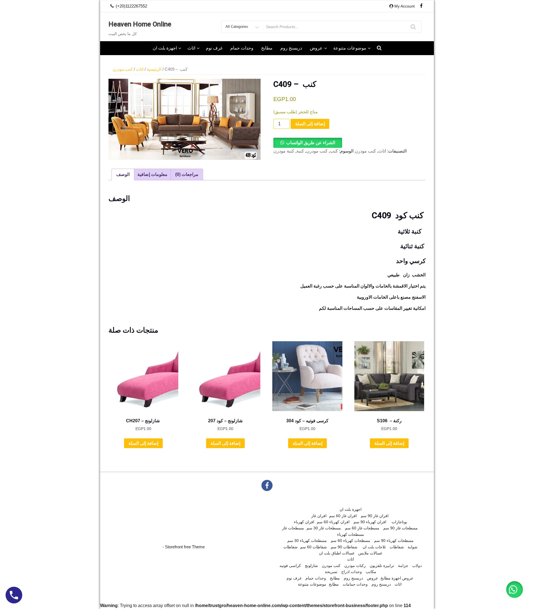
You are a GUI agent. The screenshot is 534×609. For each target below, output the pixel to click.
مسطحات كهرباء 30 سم (307, 540)
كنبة (300, 151)
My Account (404, 6)
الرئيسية (154, 69)
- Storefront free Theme (183, 546)
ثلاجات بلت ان (374, 547)
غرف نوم (214, 48)
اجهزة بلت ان (165, 48)
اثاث (191, 48)
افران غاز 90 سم (375, 516)
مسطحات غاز (293, 528)
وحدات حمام (241, 48)
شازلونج (311, 565)
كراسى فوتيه (290, 565)
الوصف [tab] (123, 174)
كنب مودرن (123, 69)
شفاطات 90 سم (344, 547)
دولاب (417, 565)
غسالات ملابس (370, 553)
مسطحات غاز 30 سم (323, 528)
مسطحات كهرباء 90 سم (394, 540)
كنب (334, 151)
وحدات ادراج (351, 571)
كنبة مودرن (283, 151)
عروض (316, 48)
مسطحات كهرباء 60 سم (350, 540)
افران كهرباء (304, 522)
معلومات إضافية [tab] (152, 174)
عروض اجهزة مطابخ (396, 578)
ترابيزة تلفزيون (382, 565)
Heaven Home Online (139, 24)
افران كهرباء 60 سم (333, 522)
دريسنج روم (291, 48)
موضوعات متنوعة (349, 48)
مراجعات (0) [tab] (186, 174)
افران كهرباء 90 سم (369, 522)
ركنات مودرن (355, 565)
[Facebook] (421, 6)
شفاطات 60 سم (313, 547)
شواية (412, 547)
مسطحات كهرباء (350, 534)
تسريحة (331, 571)
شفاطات (290, 547)
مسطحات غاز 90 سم (400, 528)
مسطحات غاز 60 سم (362, 528)
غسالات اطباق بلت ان (336, 553)
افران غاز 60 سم (343, 516)
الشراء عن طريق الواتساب (310, 142)
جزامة (403, 565)
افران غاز (319, 516)
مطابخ (267, 48)
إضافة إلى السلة (310, 123)
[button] (307, 142)
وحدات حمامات (355, 584)
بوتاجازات (399, 522)
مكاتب (371, 571)
